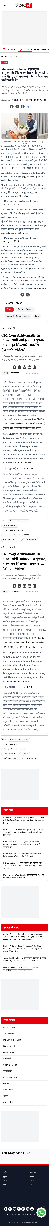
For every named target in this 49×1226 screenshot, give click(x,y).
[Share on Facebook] (22, 295)
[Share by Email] (34, 367)
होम (2, 329)
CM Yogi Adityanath (10, 526)
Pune (37, 316)
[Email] (32, 1209)
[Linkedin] (29, 367)
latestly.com (39, 288)
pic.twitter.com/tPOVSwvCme (17, 463)
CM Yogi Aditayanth (25, 309)
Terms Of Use (17, 1214)
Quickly (14, 49)
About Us (7, 1214)
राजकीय (5, 1177)
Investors (36, 1214)
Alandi (9, 309)
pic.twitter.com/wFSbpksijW (14, 196)
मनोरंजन (33, 1172)
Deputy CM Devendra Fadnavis (18, 316)
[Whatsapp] (24, 367)
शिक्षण (5, 1185)
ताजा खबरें (8, 811)
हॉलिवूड (32, 1181)
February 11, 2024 (10, 205)
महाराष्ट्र (36, 49)
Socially (27, 49)
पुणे (22, 540)
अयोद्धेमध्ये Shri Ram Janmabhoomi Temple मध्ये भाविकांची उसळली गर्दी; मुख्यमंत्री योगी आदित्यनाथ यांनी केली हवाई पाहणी (24, 424)
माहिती (5, 1181)
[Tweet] (28, 295)
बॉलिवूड (32, 1177)
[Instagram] (19, 1209)
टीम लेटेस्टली (5, 100)
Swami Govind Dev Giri (11, 535)
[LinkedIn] (23, 1209)
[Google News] (28, 1209)
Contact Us (27, 1214)
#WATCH (7, 434)
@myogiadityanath (27, 177)
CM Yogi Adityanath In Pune (13, 530)
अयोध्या (26, 535)
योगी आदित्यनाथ (32, 540)
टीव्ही (31, 1185)
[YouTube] (14, 1209)
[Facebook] (14, 367)
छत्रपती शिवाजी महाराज (9, 540)
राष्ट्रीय (43, 49)
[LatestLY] (23, 7)
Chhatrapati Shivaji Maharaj (19, 521)
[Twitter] (19, 367)
